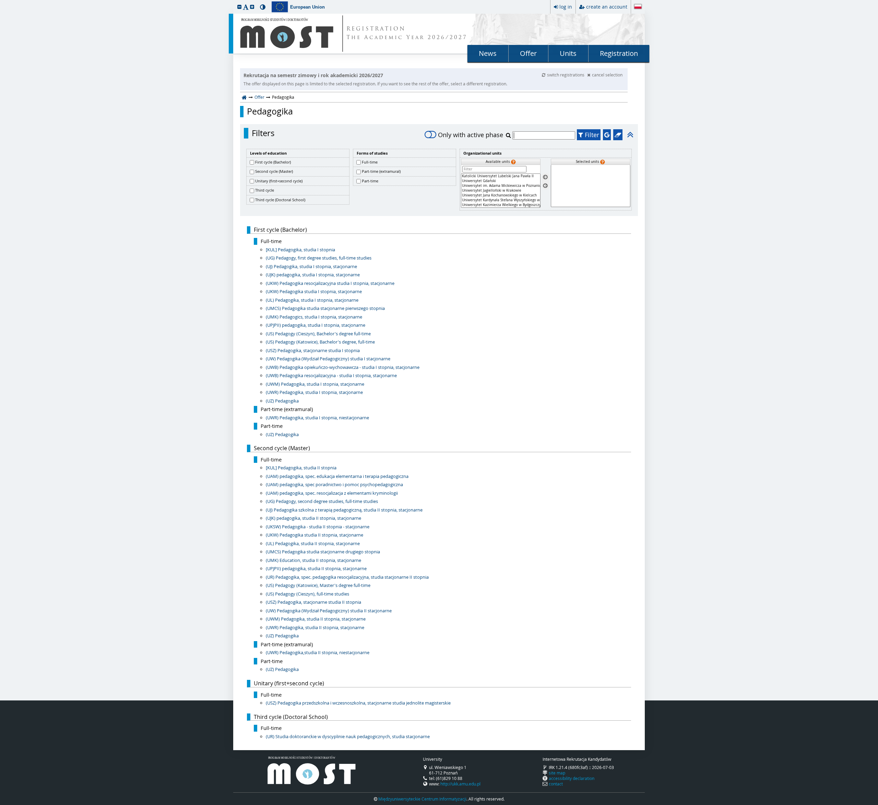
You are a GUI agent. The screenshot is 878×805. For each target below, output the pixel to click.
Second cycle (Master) (274, 171)
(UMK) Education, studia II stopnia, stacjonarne (313, 560)
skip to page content (1, 1)
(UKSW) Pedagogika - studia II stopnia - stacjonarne (317, 527)
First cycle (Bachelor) (273, 162)
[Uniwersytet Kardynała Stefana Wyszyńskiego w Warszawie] (500, 200)
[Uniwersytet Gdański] (500, 181)
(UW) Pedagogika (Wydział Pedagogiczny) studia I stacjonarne (328, 359)
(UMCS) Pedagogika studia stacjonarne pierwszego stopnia (325, 308)
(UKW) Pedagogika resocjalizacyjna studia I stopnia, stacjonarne (330, 283)
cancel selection (607, 74)
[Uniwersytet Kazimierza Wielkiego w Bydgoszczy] (500, 205)
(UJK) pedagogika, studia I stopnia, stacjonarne (313, 275)
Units (568, 53)
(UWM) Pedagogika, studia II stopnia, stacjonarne (316, 619)
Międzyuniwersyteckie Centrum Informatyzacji (422, 799)
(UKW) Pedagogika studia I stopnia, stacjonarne (314, 291)
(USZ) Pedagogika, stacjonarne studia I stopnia (313, 350)
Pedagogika (270, 111)
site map (557, 773)
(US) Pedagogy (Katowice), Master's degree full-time (318, 585)
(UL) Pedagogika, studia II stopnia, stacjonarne (313, 543)
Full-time (370, 162)
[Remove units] (545, 185)
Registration (619, 53)
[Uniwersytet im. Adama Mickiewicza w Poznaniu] (500, 185)
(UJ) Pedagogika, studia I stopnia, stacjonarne (311, 266)
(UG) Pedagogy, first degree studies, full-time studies (318, 258)
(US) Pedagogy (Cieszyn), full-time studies (307, 594)
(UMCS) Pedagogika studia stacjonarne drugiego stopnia (323, 552)
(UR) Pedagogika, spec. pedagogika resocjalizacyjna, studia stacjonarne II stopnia (347, 577)
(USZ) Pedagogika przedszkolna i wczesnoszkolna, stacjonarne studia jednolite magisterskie (358, 703)
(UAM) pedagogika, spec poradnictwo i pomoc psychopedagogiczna (334, 484)
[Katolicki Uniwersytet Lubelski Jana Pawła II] (500, 176)
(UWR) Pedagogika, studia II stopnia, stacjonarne (315, 627)
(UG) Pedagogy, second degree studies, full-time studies (322, 501)
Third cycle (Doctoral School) (280, 199)
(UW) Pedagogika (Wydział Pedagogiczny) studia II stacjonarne (329, 611)
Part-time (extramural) (381, 171)
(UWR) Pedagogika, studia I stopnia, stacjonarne (314, 392)
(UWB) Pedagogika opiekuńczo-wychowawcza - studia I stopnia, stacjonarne (342, 367)
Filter (591, 135)
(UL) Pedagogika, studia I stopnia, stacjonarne (312, 300)
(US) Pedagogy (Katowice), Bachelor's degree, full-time (320, 342)
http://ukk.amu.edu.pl (460, 783)
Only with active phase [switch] (470, 135)
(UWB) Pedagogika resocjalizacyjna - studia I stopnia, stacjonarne (331, 375)
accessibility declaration (571, 778)
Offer (528, 53)
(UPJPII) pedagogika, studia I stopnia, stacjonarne (315, 325)
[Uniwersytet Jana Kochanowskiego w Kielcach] (500, 195)
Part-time (370, 180)
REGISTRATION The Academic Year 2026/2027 (406, 33)
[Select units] (545, 177)
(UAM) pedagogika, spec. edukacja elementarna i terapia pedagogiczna (337, 476)
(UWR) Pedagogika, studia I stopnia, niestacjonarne (317, 417)
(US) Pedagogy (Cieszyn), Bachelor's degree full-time (318, 334)
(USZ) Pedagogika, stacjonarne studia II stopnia (313, 602)
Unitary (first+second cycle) (278, 180)
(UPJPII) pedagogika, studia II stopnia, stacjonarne (316, 568)
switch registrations (566, 74)
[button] (239, 6)
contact (556, 783)
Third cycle (264, 190)
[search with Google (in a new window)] (607, 134)
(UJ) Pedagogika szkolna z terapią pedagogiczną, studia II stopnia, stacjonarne (344, 510)
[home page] (244, 97)
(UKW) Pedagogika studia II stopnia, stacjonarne (314, 535)
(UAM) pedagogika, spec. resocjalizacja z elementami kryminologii (332, 493)
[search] (509, 135)
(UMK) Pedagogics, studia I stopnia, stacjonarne (314, 317)
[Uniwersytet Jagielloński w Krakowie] (500, 190)
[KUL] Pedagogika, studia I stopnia (300, 250)
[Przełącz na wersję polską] (637, 7)
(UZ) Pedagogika (282, 401)
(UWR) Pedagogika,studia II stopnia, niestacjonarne (317, 652)
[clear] (617, 134)
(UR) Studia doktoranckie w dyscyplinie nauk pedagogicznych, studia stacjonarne (348, 736)
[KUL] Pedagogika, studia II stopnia (301, 468)
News (488, 53)
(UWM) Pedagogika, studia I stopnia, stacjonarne (315, 384)
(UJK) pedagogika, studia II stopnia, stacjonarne (313, 518)
